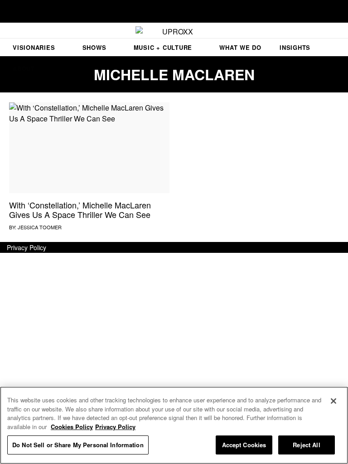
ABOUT (24, 68)
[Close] (333, 401)
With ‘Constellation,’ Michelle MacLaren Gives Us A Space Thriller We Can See (80, 210)
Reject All (306, 444)
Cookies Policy (72, 426)
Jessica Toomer (40, 227)
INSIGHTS (295, 47)
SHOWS (94, 47)
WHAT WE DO (240, 47)
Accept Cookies (244, 444)
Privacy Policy (26, 247)
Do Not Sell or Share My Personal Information (78, 444)
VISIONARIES (34, 47)
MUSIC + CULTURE (163, 47)
